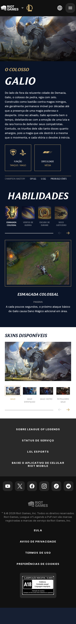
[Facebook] (32, 486)
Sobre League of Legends (38, 429)
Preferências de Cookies (38, 563)
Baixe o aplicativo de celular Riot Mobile (38, 464)
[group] (36, 216)
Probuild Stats (58, 179)
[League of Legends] (30, 8)
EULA (38, 530)
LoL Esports (38, 451)
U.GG (43, 179)
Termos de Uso (38, 552)
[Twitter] (19, 486)
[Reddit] (68, 486)
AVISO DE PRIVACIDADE (38, 541)
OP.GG (33, 179)
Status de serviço (38, 440)
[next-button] (68, 233)
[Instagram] (44, 486)
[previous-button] (60, 233)
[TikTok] (56, 486)
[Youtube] (7, 486)
